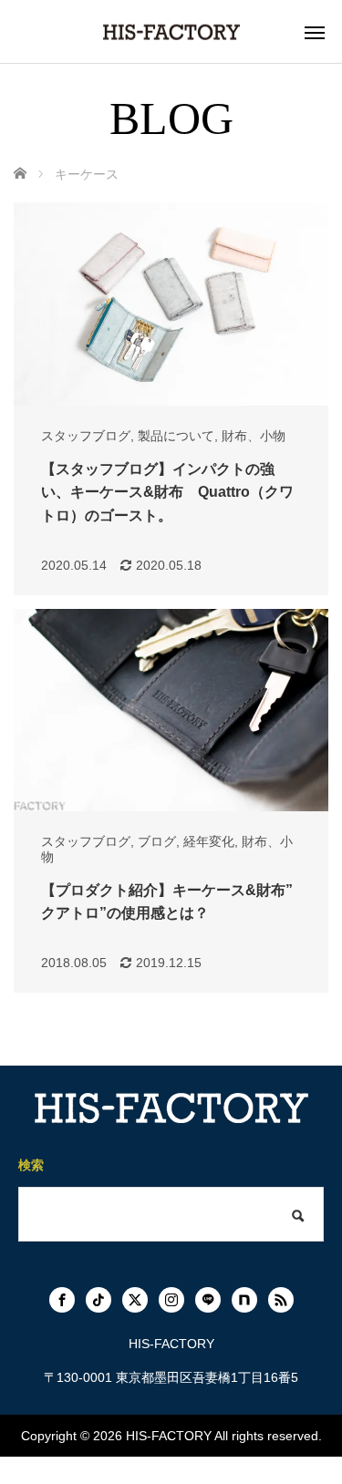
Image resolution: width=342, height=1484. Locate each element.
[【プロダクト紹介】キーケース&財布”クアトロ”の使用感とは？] (171, 710)
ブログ (157, 841)
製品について (176, 435)
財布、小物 (253, 435)
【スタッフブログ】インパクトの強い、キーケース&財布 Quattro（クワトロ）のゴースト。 (167, 492)
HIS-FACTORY (169, 1435)
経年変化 (208, 841)
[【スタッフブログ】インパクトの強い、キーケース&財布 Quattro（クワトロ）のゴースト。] (171, 304)
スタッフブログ (85, 435)
